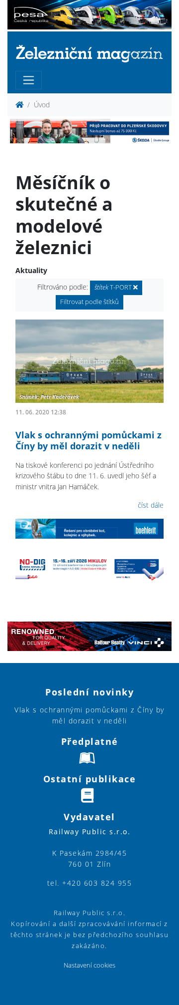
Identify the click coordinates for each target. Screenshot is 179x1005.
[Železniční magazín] (89, 53)
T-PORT (113, 287)
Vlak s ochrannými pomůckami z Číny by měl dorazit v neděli (88, 440)
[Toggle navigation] (28, 80)
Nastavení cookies (89, 965)
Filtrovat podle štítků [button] (89, 302)
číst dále (151, 505)
